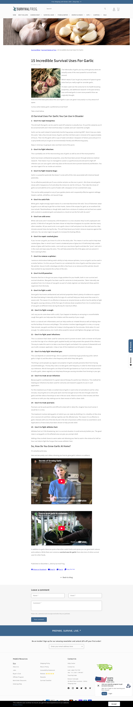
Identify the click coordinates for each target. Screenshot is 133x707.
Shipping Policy (45, 663)
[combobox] (76, 9)
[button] (35, 15)
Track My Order (72, 675)
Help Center (71, 663)
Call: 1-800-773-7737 (74, 670)
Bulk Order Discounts (19, 680)
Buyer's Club (17, 673)
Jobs (14, 670)
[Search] (105, 9)
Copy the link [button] (70, 569)
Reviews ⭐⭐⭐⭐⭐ (47, 673)
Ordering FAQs (17, 684)
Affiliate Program (18, 677)
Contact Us (71, 667)
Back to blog (68, 577)
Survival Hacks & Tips (48, 50)
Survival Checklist (45, 680)
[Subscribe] (82, 646)
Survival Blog (35, 50)
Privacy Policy (17, 705)
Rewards (43, 677)
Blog (14, 663)
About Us (16, 667)
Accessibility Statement (47, 670)
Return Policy (44, 667)
